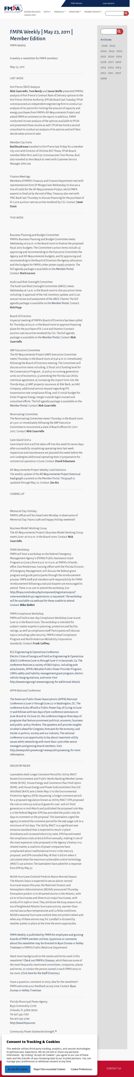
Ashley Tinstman (31, 990)
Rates (46, 12)
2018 (103, 62)
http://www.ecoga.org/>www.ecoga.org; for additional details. (45, 681)
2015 (103, 67)
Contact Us (114, 1068)
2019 (119, 56)
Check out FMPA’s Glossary (39, 960)
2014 (111, 67)
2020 (111, 56)
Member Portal (65, 269)
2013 (118, 67)
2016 (118, 62)
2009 (103, 78)
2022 (119, 51)
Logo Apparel (108, 3)
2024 (103, 51)
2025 (112, 45)
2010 (118, 73)
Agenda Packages (32, 12)
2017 (111, 62)
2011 (110, 73)
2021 (103, 56)
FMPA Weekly (76, 3)
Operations (74, 12)
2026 (104, 45)
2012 (103, 73)
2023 (112, 51)
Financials (59, 12)
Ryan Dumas (65, 943)
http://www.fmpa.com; (22, 1023)
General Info (30, 15)
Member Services (92, 12)
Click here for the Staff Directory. (40, 973)
